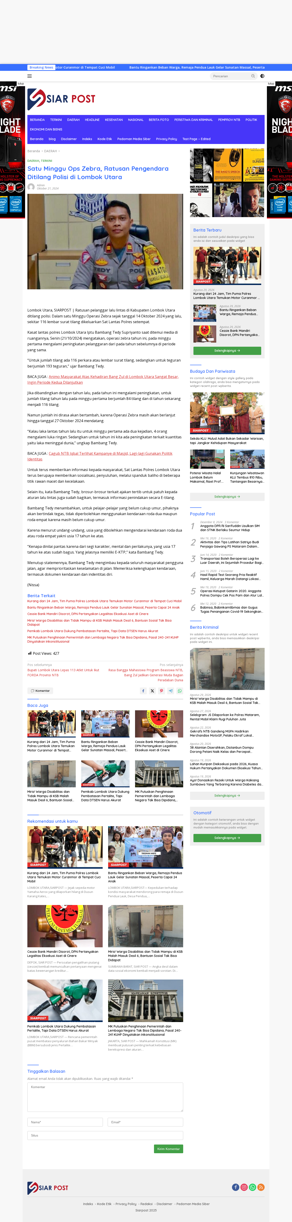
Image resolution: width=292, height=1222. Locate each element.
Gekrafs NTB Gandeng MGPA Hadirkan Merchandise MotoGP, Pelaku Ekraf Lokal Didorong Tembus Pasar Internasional (221, 733)
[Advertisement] (137, 32)
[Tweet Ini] (152, 690)
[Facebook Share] (143, 690)
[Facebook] (235, 1188)
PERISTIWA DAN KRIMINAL (194, 120)
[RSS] (261, 1188)
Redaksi (147, 1204)
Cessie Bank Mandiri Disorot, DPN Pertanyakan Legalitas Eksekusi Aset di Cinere (88, 614)
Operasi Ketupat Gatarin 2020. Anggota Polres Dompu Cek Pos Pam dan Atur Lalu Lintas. (232, 593)
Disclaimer (69, 139)
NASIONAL (135, 120)
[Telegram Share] (170, 690)
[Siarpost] (61, 98)
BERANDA (37, 120)
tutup (21, 83)
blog (52, 139)
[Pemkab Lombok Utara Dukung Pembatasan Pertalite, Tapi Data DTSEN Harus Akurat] (105, 774)
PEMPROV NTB (229, 120)
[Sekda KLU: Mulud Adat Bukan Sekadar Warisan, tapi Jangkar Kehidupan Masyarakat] (227, 413)
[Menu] (30, 76)
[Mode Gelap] (262, 76)
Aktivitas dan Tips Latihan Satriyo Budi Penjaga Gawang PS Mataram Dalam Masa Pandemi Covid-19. (229, 544)
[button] (253, 76)
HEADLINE (92, 120)
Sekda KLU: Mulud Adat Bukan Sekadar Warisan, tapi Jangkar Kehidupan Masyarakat (226, 441)
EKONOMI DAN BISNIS (46, 129)
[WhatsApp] (252, 1188)
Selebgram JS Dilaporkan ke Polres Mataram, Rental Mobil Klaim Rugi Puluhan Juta (225, 717)
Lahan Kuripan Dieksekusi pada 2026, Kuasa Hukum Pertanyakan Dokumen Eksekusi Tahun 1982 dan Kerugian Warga (225, 766)
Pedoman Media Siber (134, 139)
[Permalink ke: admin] (31, 186)
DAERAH (73, 120)
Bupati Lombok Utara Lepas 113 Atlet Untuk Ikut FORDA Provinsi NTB (63, 670)
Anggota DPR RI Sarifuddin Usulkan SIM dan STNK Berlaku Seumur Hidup (230, 528)
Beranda (36, 139)
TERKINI (56, 120)
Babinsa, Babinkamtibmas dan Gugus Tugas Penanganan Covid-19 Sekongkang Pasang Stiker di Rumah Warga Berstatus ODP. (231, 609)
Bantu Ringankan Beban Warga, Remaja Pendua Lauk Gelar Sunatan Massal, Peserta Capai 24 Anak (157, 67)
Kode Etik (105, 139)
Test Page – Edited (196, 139)
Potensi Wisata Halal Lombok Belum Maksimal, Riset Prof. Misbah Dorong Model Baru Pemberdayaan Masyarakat (206, 477)
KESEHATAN (114, 120)
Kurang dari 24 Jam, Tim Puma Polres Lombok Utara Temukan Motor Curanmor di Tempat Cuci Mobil (104, 601)
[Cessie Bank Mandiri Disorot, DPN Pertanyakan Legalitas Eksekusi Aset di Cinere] (159, 723)
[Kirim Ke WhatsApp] (179, 690)
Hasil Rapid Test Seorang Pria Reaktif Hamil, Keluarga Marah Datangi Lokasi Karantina (229, 577)
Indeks (87, 139)
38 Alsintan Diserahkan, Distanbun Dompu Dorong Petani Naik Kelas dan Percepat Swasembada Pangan (222, 749)
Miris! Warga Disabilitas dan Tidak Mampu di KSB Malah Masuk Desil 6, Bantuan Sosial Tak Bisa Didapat (99, 622)
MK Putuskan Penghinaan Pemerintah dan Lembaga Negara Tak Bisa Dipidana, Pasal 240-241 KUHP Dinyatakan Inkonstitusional (103, 639)
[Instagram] (244, 1188)
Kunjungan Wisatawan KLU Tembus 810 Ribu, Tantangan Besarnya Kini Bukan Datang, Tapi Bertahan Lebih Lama (247, 477)
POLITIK (251, 120)
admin (41, 185)
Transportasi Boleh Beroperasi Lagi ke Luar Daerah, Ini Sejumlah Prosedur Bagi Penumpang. (231, 560)
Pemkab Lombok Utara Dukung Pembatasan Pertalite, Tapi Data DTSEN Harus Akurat (92, 631)
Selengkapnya (225, 351)
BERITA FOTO (159, 120)
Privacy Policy (166, 139)
